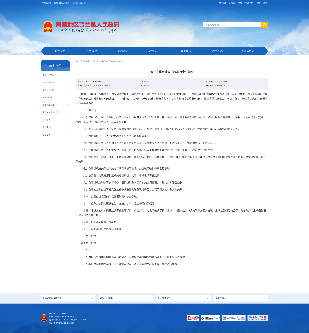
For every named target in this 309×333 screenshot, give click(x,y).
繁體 (240, 3)
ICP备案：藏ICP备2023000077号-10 (61, 317)
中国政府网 (46, 3)
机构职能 (117, 61)
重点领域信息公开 (50, 112)
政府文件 (46, 120)
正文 (124, 61)
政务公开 (154, 51)
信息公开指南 (48, 75)
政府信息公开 (249, 51)
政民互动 (217, 51)
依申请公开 (47, 97)
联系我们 (232, 3)
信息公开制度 (48, 82)
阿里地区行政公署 (78, 3)
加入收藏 (222, 3)
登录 (258, 3)
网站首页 (60, 51)
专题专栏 (46, 135)
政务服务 (186, 51)
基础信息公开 (48, 105)
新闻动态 (123, 51)
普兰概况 (91, 51)
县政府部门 (47, 127)
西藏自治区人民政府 (61, 3)
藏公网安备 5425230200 (61, 320)
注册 (265, 3)
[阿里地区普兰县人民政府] (80, 26)
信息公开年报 (48, 90)
